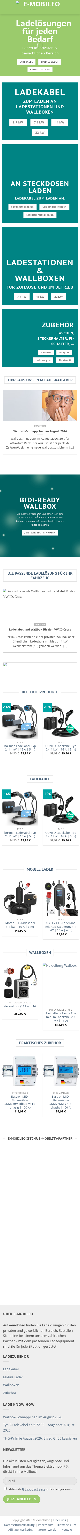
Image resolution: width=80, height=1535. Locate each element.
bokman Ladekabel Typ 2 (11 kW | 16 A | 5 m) (20, 747)
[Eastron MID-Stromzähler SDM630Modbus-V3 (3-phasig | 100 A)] (20, 1071)
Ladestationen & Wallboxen (40, 270)
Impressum (46, 1525)
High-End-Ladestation (52, 1202)
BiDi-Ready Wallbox (40, 503)
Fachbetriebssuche (39, 1304)
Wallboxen (40, 952)
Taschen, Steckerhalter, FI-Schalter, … (56, 338)
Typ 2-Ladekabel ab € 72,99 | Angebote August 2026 (38, 1428)
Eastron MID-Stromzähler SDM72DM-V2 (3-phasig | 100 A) (60, 1102)
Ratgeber (54, 1240)
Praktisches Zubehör (40, 1043)
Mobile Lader (40, 869)
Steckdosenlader (64, 1250)
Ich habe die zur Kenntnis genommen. (41, 1488)
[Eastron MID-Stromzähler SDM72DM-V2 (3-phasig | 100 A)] (61, 1071)
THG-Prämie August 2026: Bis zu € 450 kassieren (40, 1438)
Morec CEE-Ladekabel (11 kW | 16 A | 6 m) (20, 924)
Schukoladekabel (43, 1197)
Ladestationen (27, 1255)
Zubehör (58, 325)
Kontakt (67, 1529)
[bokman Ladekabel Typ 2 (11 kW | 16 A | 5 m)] (20, 721)
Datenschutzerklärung (33, 1488)
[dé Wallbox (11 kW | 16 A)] (20, 981)
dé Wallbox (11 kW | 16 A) (20, 1008)
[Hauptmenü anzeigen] (5, 7)
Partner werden (47, 1529)
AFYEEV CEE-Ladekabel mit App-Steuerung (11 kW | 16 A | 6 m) (61, 926)
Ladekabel (40, 91)
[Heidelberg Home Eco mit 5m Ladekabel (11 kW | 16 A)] (61, 984)
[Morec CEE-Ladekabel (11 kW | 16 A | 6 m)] (20, 898)
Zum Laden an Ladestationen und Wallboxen (40, 106)
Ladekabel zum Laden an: (40, 198)
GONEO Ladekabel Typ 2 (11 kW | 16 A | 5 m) (60, 747)
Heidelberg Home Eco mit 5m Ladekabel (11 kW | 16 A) (61, 1016)
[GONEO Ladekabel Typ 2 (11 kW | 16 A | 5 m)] (61, 721)
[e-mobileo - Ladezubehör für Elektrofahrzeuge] (40, 7)
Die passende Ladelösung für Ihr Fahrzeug (40, 575)
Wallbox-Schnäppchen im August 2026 (32, 1417)
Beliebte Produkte (40, 692)
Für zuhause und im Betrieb (40, 287)
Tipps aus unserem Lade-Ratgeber (40, 380)
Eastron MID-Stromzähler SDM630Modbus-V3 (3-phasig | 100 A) (20, 1102)
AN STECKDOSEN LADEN (40, 187)
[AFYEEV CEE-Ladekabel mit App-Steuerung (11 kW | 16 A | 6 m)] (61, 898)
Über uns (60, 1520)
